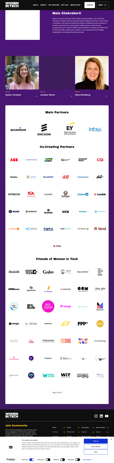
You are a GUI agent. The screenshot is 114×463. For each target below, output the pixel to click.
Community (56, 436)
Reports (98, 432)
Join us (90, 5)
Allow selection (95, 446)
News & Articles (100, 427)
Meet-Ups (84, 432)
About (35, 5)
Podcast (98, 436)
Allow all (95, 441)
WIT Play (64, 5)
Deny (95, 452)
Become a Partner (86, 436)
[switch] (48, 459)
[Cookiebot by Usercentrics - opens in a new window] (11, 459)
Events (43, 5)
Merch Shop (75, 5)
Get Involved (53, 5)
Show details (87, 459)
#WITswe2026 (71, 432)
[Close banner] (111, 439)
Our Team (55, 432)
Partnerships (85, 427)
